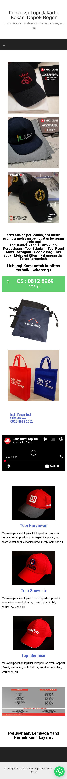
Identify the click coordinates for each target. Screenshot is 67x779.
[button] (59, 771)
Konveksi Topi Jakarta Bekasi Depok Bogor (33, 15)
